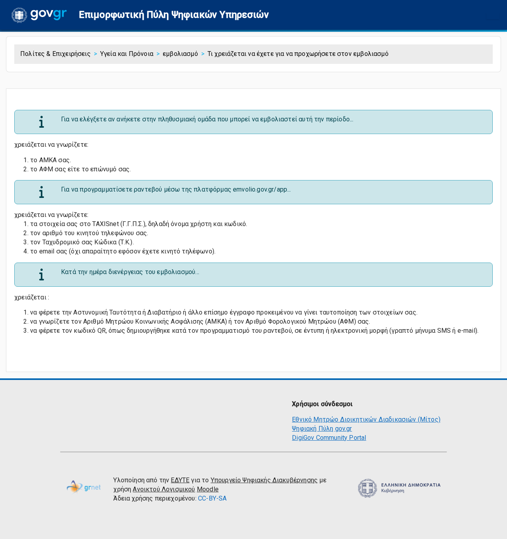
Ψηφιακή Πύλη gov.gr (322, 428)
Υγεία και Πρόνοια (126, 54)
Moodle (208, 489)
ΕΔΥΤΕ (180, 480)
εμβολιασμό (180, 54)
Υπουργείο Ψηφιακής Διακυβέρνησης (264, 480)
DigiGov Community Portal (329, 437)
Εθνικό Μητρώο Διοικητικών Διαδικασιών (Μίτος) (366, 419)
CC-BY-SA (212, 498)
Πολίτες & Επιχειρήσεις (55, 54)
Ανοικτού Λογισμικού (164, 489)
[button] (174, 15)
